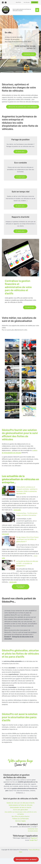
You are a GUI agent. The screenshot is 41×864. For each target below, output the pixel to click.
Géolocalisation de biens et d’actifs (20, 807)
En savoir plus (20, 177)
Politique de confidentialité (20, 818)
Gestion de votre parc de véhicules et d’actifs (20, 803)
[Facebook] (5, 2)
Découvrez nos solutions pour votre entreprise (22, 106)
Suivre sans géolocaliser (20, 809)
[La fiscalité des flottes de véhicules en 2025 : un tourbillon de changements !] (8, 565)
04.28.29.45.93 (33, 831)
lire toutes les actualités (20, 586)
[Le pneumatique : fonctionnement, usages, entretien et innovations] (8, 517)
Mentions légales (20, 821)
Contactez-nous (29, 54)
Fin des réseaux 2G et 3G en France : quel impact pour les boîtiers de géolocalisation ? (27, 539)
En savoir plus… (20, 151)
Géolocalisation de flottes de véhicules (20, 805)
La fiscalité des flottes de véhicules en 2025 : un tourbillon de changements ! (27, 563)
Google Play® (33, 840)
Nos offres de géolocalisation (20, 816)
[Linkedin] (3, 2)
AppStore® (34, 838)
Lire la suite (17, 510)
